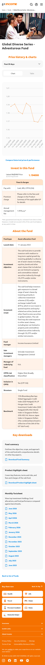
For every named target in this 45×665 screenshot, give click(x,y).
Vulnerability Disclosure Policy (24, 644)
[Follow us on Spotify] (27, 660)
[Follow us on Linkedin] (15, 660)
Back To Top (36, 586)
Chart (13, 73)
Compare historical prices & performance (23, 160)
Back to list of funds (10, 576)
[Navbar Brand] (9, 4)
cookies (9, 649)
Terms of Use (6, 644)
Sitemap (32, 641)
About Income (7, 634)
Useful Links (6, 629)
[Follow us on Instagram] (3, 660)
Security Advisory (20, 641)
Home (4, 10)
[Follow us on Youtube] (21, 660)
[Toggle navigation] (41, 4)
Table (32, 73)
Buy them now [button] (8, 586)
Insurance (5, 623)
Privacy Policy (6, 641)
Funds (9, 10)
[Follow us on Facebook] (9, 660)
